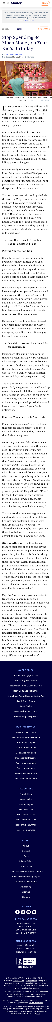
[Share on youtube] (34, 912)
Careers (26, 897)
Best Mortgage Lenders (26, 681)
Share (45, 29)
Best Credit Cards (26, 701)
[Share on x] (23, 912)
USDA (43, 110)
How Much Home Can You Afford (26, 686)
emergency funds (28, 291)
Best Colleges (26, 804)
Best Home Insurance (26, 763)
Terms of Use (26, 866)
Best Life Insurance (26, 768)
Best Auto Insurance (26, 753)
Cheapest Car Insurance (26, 758)
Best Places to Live (26, 815)
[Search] (8, 3)
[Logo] (16, 3)
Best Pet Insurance (26, 830)
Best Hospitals (26, 810)
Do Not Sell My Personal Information (26, 871)
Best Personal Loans (26, 748)
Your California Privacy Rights (26, 877)
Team (26, 856)
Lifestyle (6, 29)
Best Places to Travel (26, 820)
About (26, 846)
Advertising (26, 887)
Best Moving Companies (26, 716)
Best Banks (26, 706)
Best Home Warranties (26, 773)
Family (19, 29)
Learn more (29, 20)
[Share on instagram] (28, 912)
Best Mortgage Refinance (26, 691)
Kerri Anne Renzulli (14, 54)
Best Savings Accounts (26, 711)
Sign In (45, 3)
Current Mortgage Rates (26, 676)
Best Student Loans (26, 732)
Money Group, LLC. (29, 978)
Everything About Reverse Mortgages (26, 696)
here (38, 1014)
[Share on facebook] (17, 912)
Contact (26, 851)
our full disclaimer (36, 1003)
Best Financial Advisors (26, 778)
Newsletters (26, 794)
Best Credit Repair (26, 743)
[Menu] (4, 3)
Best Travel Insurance (26, 825)
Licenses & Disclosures (26, 882)
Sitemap (26, 892)
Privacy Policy (26, 861)
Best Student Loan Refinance (26, 737)
